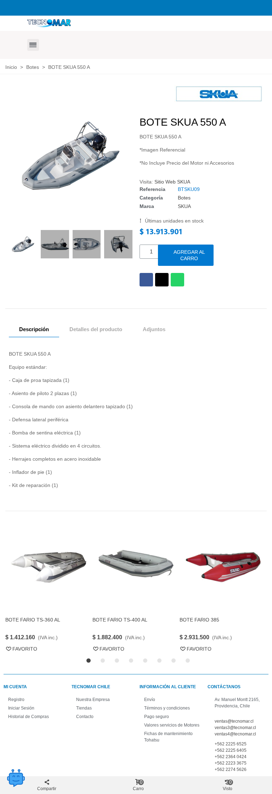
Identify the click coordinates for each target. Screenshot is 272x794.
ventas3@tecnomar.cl (235, 727)
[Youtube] (66, 7)
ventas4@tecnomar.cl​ (235, 734)
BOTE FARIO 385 (199, 620)
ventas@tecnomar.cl (234, 721)
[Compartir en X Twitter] (162, 279)
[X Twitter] (42, 7)
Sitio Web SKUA (172, 182)
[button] (33, 45)
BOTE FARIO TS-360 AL (32, 620)
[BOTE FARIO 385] (223, 566)
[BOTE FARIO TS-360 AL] (48, 566)
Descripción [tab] (34, 329)
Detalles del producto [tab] (95, 329)
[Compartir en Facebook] (146, 279)
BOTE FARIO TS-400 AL (119, 620)
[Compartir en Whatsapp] (177, 279)
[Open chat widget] (16, 778)
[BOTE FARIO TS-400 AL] (136, 566)
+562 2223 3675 (230, 763)
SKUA (184, 206)
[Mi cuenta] (146, 51)
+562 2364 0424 (230, 756)
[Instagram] (54, 7)
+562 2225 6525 (230, 743)
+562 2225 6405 (230, 750)
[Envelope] (151, 7)
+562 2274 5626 (230, 769)
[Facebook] (30, 7)
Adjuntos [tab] (154, 329)
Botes (184, 198)
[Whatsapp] (139, 7)
